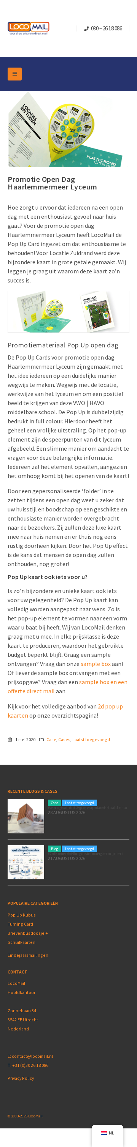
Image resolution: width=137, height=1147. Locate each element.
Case (51, 739)
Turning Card (20, 924)
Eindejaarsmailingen (28, 955)
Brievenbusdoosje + (28, 933)
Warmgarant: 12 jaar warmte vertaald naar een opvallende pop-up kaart (87, 807)
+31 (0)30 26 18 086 (30, 1065)
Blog (54, 848)
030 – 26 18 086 (106, 28)
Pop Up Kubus (22, 915)
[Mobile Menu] (15, 74)
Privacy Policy (21, 1078)
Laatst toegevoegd (91, 739)
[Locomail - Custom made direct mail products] (28, 29)
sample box (96, 663)
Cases (64, 739)
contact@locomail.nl (32, 1056)
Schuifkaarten (21, 942)
